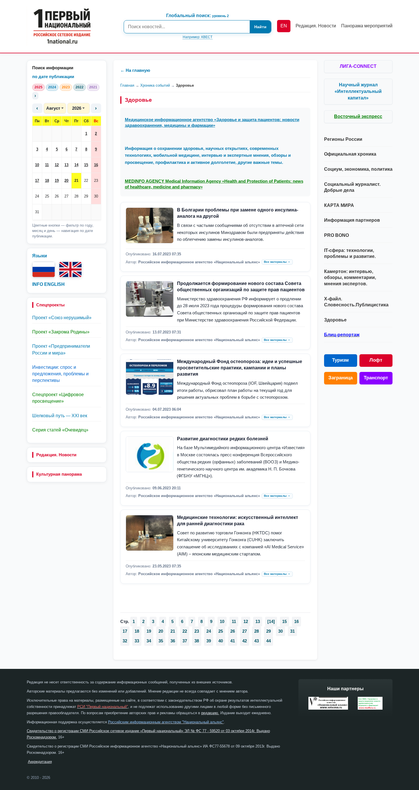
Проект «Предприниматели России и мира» (61, 349)
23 (96, 180)
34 (149, 640)
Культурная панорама (59, 474)
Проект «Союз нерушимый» (61, 317)
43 (256, 640)
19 (57, 180)
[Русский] (43, 269)
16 (96, 165)
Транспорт (376, 377)
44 (268, 640)
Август (53, 108)
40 (220, 640)
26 (57, 196)
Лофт (375, 360)
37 (184, 640)
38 (196, 640)
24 (37, 196)
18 (47, 180)
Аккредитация (40, 762)
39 (208, 640)
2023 (66, 87)
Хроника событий (155, 85)
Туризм (340, 360)
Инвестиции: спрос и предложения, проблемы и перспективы (60, 374)
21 (76, 180)
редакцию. (210, 713)
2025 (38, 87)
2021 (93, 87)
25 (47, 196)
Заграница (340, 377)
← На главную (135, 70)
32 (125, 640)
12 (57, 165)
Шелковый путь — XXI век (59, 415)
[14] (271, 621)
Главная (127, 85)
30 (96, 196)
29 (86, 196)
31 (37, 212)
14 (76, 165)
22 (86, 180)
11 (47, 165)
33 (137, 640)
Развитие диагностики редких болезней (222, 438)
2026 (76, 108)
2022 (80, 87)
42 (244, 640)
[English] (70, 269)
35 (160, 640)
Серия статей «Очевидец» (60, 429)
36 (172, 640)
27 (66, 196)
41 (232, 640)
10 (37, 165)
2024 (52, 87)
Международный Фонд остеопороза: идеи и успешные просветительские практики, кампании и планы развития (239, 368)
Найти (260, 27)
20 (66, 180)
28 (76, 196)
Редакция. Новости (56, 454)
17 (37, 180)
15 (86, 165)
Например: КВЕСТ (197, 37)
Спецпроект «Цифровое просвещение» (58, 398)
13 (66, 165)
